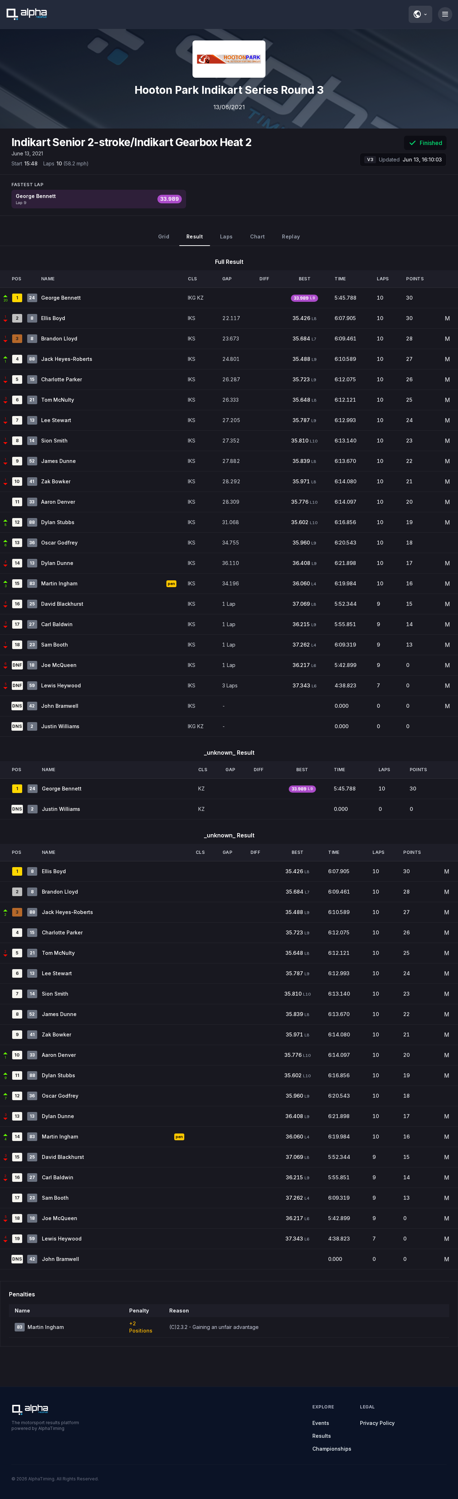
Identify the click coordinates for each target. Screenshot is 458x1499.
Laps (226, 236)
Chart (257, 236)
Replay (291, 236)
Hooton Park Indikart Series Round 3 (229, 89)
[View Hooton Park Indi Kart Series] (229, 59)
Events (320, 1423)
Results (321, 1436)
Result (194, 236)
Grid (163, 236)
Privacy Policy (377, 1423)
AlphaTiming (41, 1478)
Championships (331, 1449)
